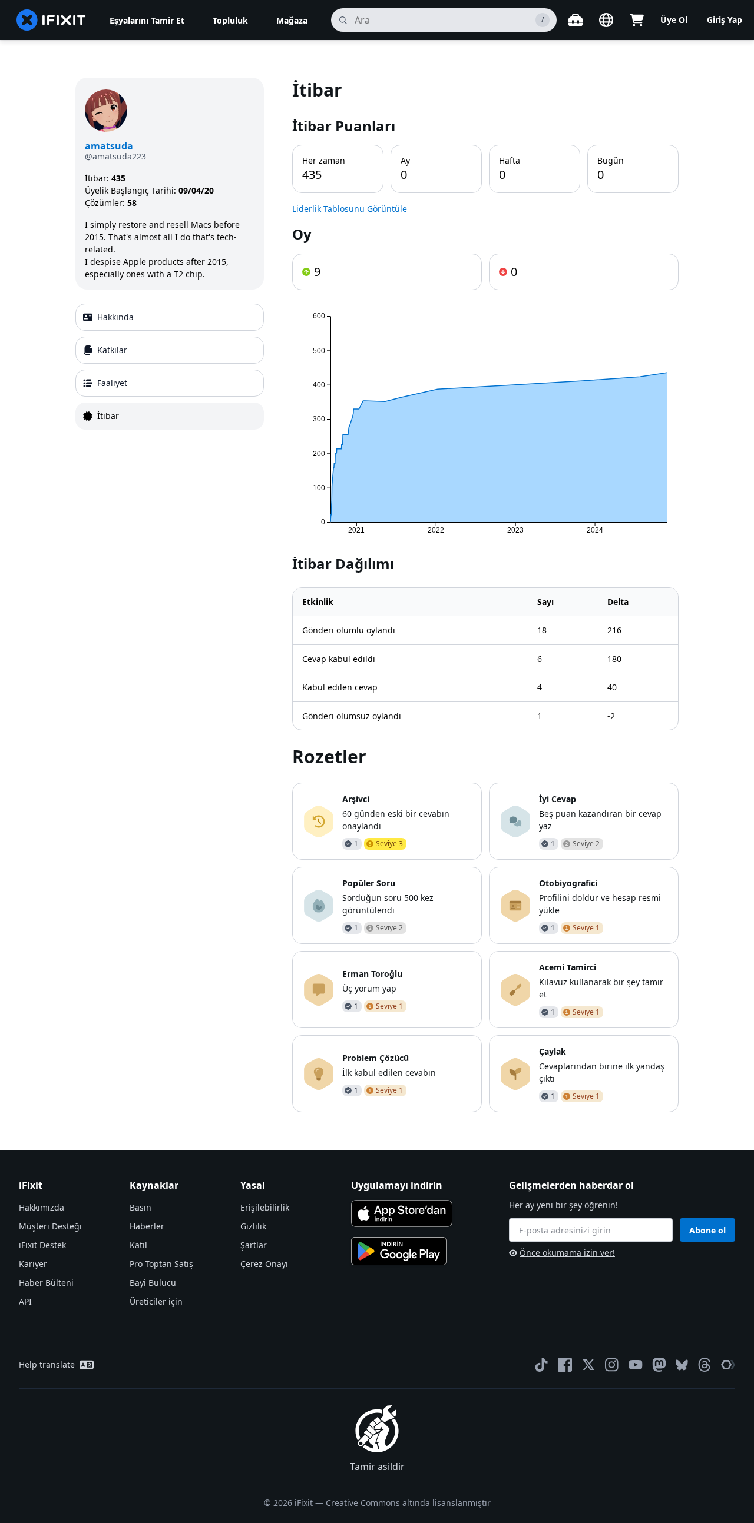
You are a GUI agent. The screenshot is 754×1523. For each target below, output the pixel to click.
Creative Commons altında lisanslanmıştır (408, 1502)
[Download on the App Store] (401, 1213)
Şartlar (253, 1245)
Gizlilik (253, 1226)
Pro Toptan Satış (161, 1263)
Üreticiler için (156, 1301)
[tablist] (169, 366)
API (25, 1301)
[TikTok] (541, 1365)
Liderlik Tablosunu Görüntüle (349, 208)
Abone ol (707, 1230)
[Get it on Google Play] (399, 1251)
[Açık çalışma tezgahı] (575, 20)
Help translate (47, 1364)
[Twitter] (588, 1365)
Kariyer (33, 1263)
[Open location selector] (606, 20)
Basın (140, 1207)
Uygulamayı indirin (396, 1185)
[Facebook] (565, 1365)
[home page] (51, 20)
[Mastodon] (659, 1365)
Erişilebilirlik (264, 1207)
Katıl (138, 1245)
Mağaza (291, 20)
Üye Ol (673, 19)
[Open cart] (637, 20)
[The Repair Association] (728, 1365)
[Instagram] (612, 1365)
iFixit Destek (42, 1245)
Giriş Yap (724, 19)
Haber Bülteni (46, 1282)
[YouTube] (636, 1365)
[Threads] (704, 1365)
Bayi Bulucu (153, 1282)
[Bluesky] (682, 1365)
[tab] (169, 317)
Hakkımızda (41, 1207)
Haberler (147, 1226)
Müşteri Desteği (50, 1226)
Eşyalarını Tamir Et (147, 20)
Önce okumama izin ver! (567, 1252)
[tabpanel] (485, 595)
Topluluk (230, 20)
